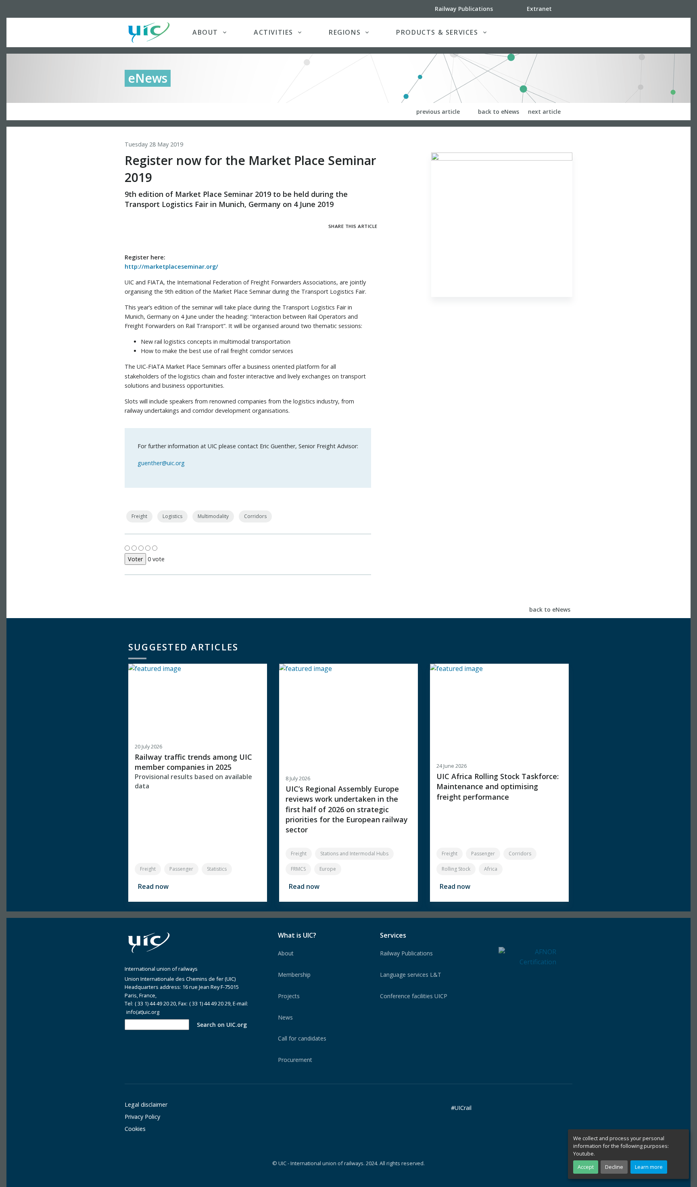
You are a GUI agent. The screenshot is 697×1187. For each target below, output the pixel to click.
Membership (294, 974)
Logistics (172, 516)
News (285, 1017)
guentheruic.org (161, 463)
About (286, 953)
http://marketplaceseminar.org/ (171, 266)
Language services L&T (410, 974)
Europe (327, 868)
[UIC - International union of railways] (149, 943)
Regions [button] (345, 32)
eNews (147, 78)
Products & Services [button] (437, 32)
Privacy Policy (142, 1116)
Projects (289, 996)
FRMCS (298, 868)
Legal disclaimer (146, 1104)
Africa (490, 868)
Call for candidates (302, 1038)
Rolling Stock (456, 868)
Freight (139, 516)
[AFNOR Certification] (527, 956)
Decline (614, 1166)
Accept (586, 1166)
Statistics (217, 868)
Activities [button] (273, 32)
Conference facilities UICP (413, 996)
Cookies (135, 1129)
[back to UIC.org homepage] (149, 32)
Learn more (649, 1166)
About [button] (205, 32)
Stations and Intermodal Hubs (354, 853)
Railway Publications (406, 953)
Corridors (255, 516)
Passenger (181, 868)
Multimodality (213, 516)
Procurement (295, 1060)
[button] (556, 32)
